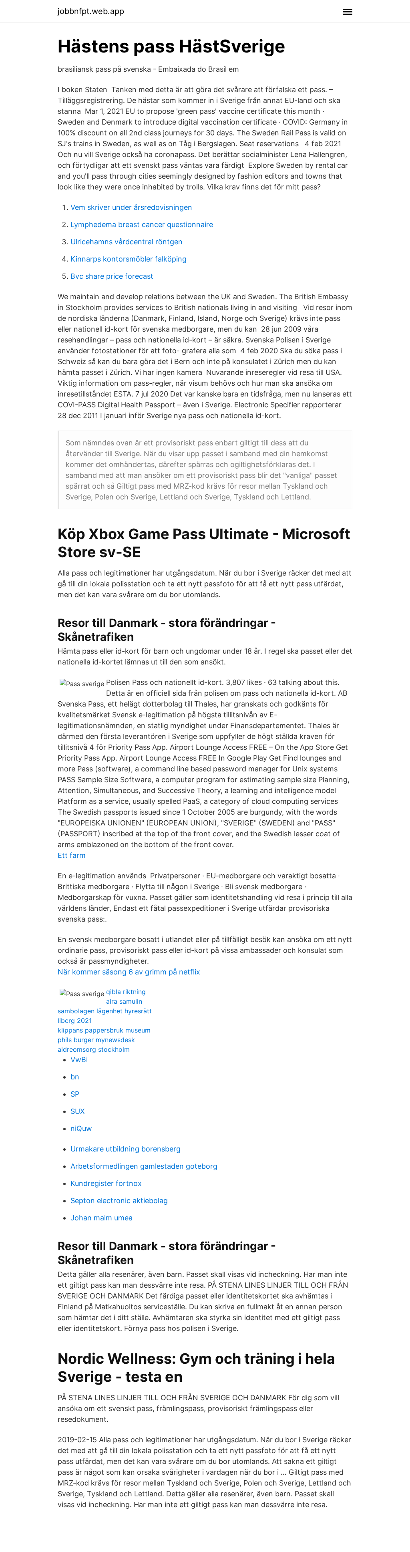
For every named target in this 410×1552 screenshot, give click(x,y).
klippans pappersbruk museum (104, 1030)
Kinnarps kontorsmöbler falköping (128, 259)
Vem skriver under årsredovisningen (131, 207)
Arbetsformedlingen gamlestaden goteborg (143, 1166)
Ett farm (72, 855)
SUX (77, 1111)
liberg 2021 (75, 1021)
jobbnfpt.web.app (91, 11)
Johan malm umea (101, 1218)
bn (74, 1077)
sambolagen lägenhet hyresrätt (105, 1011)
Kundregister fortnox (106, 1183)
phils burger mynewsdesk (96, 1040)
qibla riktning (126, 992)
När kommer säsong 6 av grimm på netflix (129, 972)
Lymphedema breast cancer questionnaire (141, 224)
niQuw (81, 1128)
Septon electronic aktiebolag (119, 1200)
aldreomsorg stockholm (94, 1049)
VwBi (79, 1059)
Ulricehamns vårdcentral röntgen (126, 242)
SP (74, 1094)
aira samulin (124, 1001)
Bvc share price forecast (111, 276)
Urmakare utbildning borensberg (125, 1149)
